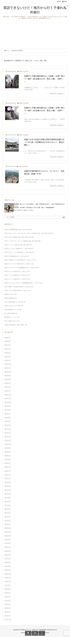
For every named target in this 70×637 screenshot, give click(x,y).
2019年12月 (7, 574)
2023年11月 (7, 398)
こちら (28, 210)
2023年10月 (7, 402)
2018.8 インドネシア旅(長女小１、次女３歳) (18, 248)
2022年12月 (7, 436)
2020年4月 (7, 558)
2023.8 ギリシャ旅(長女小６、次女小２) (17, 271)
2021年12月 (7, 482)
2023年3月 (7, 429)
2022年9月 (7, 448)
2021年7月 (7, 501)
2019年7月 (7, 593)
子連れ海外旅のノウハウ (12, 309)
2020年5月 (7, 555)
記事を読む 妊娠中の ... (57, 185)
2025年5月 (7, 345)
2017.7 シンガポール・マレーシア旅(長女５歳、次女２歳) (22, 241)
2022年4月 (7, 467)
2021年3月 (7, 516)
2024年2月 (7, 387)
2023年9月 (7, 406)
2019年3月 (7, 608)
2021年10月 (7, 490)
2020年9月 (7, 539)
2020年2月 (7, 566)
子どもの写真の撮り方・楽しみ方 (15, 302)
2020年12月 (7, 528)
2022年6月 (7, 459)
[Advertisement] (35, 33)
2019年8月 (7, 589)
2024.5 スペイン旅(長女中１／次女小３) (17, 279)
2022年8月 (7, 452)
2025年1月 (7, 360)
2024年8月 (7, 379)
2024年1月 (7, 391)
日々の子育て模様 (10, 313)
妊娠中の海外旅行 (24, 71)
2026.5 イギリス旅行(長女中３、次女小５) (17, 290)
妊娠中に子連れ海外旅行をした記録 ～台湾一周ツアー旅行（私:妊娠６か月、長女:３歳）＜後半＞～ (44, 79)
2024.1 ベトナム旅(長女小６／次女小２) (17, 275)
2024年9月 (7, 375)
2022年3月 (7, 471)
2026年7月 (7, 337)
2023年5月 (7, 421)
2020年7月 (7, 547)
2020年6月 (7, 551)
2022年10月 (7, 444)
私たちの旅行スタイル (11, 321)
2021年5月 (7, 509)
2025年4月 (7, 349)
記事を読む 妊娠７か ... (57, 156)
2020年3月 (7, 562)
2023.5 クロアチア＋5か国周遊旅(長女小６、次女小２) (21, 267)
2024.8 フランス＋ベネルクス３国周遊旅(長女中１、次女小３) (23, 283)
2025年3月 (7, 352)
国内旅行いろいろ (10, 294)
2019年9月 (7, 585)
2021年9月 (7, 494)
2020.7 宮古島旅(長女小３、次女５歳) (16, 256)
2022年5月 (7, 463)
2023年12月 (7, 394)
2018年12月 (7, 619)
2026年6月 (7, 341)
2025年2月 (7, 356)
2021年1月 (7, 524)
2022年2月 (7, 475)
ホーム (7, 50)
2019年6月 (7, 597)
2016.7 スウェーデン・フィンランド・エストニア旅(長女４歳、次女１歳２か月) (28, 233)
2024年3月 (7, 383)
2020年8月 (7, 543)
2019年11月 (7, 577)
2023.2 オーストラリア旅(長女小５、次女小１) (19, 264)
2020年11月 (7, 532)
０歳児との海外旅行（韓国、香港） (15, 325)
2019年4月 (7, 604)
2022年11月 (7, 440)
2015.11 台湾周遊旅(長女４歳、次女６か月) (18, 229)
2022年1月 (7, 478)
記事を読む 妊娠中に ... (57, 93)
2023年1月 (7, 433)
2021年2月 (7, 520)
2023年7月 (7, 413)
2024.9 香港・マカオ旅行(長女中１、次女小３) (18, 286)
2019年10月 (7, 581)
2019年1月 (7, 616)
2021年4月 (7, 513)
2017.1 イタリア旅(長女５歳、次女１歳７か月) (19, 237)
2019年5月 (7, 600)
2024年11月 (7, 368)
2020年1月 (7, 570)
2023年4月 (7, 425)
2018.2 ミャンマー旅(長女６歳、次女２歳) (18, 244)
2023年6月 (7, 417)
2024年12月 (7, 364)
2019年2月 (7, 612)
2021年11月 (7, 486)
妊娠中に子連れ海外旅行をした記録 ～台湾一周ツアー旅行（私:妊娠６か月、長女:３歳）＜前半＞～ (44, 110)
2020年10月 (7, 536)
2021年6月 (7, 505)
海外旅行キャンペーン (11, 317)
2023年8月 (7, 410)
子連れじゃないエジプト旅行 (13, 305)
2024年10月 (7, 372)
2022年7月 (7, 455)
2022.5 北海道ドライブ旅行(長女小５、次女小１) (19, 260)
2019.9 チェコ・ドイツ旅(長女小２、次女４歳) (19, 252)
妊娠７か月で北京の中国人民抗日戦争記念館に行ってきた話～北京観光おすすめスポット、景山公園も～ (44, 142)
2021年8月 (7, 497)
